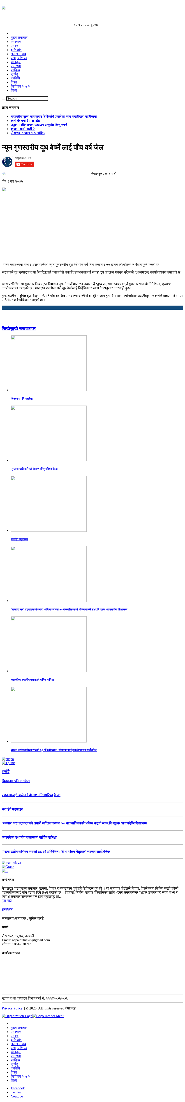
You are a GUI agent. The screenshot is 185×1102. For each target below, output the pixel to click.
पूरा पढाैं (7, 900)
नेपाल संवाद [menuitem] (18, 1044)
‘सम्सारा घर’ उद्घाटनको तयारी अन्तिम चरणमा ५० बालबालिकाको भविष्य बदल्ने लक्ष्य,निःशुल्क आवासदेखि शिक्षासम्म (69, 609)
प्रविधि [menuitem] (15, 1068)
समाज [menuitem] (14, 1036)
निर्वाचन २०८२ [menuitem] (20, 1076)
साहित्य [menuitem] (15, 1060)
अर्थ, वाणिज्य (19, 58)
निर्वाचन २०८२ (20, 86)
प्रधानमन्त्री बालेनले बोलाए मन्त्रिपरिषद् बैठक (34, 469)
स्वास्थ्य (16, 66)
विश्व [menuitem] (14, 1072)
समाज (14, 46)
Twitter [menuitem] (16, 1092)
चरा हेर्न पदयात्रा (19, 539)
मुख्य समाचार (19, 37)
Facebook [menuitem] (18, 1088)
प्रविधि (15, 78)
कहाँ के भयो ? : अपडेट (25, 121)
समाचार (16, 42)
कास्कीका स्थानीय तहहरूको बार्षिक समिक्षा (32, 679)
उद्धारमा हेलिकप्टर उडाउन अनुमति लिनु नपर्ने (39, 125)
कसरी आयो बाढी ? (23, 129)
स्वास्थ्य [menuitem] (16, 1056)
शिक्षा (14, 90)
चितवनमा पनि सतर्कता (22, 398)
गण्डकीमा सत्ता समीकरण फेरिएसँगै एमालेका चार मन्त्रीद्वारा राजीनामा (54, 116)
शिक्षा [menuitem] (14, 1080)
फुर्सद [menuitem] (14, 1064)
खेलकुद (16, 62)
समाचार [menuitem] (16, 1032)
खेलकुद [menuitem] (16, 1052)
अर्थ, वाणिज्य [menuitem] (19, 1048)
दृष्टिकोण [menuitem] (16, 1040)
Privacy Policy (12, 1008)
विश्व (14, 82)
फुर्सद (14, 74)
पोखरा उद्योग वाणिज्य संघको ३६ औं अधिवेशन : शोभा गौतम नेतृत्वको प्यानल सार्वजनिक (54, 750)
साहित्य (15, 70)
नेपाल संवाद (18, 54)
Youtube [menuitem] (17, 1096)
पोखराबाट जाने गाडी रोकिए (28, 133)
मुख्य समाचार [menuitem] (19, 1028)
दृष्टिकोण (16, 50)
